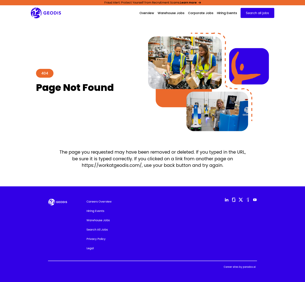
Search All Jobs (97, 230)
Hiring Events (227, 13)
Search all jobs (257, 13)
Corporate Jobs (200, 13)
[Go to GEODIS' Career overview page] (46, 13)
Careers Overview (99, 202)
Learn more (188, 3)
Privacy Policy (96, 239)
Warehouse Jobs (171, 13)
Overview (146, 13)
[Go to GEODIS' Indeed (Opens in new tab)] (248, 200)
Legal (90, 248)
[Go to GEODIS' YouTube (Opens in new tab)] (255, 200)
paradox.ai (249, 267)
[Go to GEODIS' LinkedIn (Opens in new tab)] (227, 200)
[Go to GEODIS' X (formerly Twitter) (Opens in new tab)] (241, 200)
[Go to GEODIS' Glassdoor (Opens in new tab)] (234, 200)
